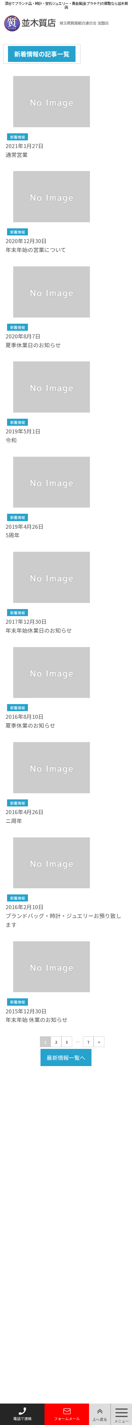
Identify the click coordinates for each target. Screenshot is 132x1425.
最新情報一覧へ (66, 1057)
